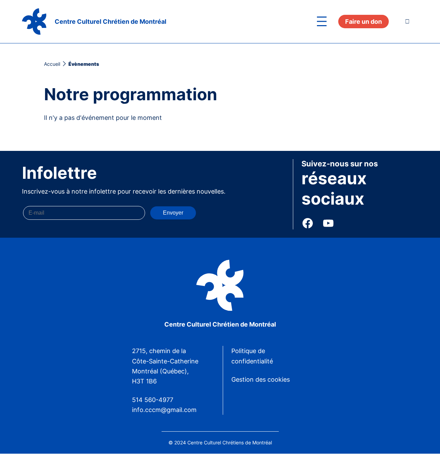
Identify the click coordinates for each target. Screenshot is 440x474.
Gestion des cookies (260, 379)
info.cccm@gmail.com (164, 409)
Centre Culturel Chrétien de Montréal (110, 21)
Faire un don (363, 21)
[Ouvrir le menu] (322, 21)
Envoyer (173, 213)
